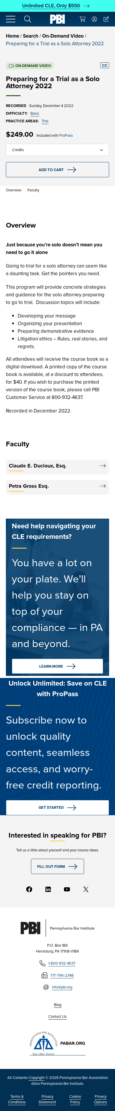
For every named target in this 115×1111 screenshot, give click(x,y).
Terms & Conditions (17, 1099)
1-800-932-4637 (61, 963)
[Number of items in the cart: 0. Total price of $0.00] (82, 19)
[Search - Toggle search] (27, 19)
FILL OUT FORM (51, 866)
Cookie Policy (75, 1099)
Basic (34, 113)
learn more (51, 666)
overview (14, 190)
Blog (57, 1005)
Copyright (37, 1077)
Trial (45, 121)
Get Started (51, 807)
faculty (33, 190)
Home (12, 36)
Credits (18, 150)
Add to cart (51, 170)
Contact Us (57, 1016)
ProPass (66, 135)
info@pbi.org (62, 987)
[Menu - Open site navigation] (10, 19)
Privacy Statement (47, 1099)
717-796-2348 (62, 975)
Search (30, 36)
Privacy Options (100, 1099)
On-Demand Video (63, 36)
